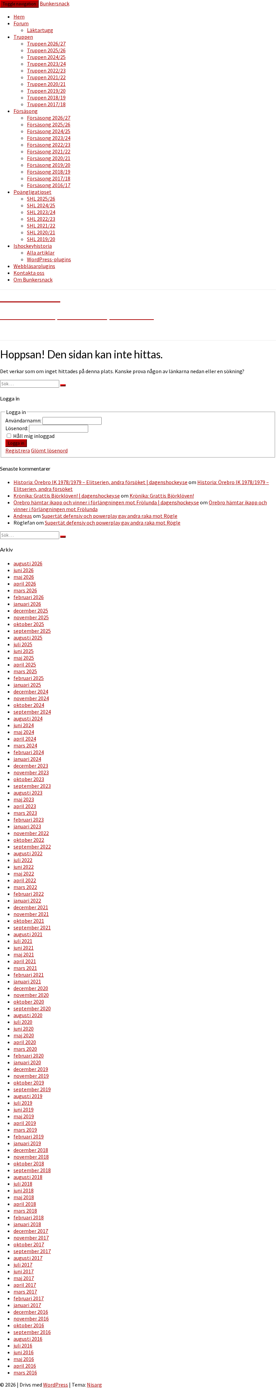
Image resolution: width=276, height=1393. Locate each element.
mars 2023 (25, 812)
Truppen (23, 36)
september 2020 (32, 1008)
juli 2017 (22, 1264)
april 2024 (24, 738)
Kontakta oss (28, 272)
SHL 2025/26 (41, 198)
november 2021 (31, 914)
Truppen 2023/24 (46, 63)
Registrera (17, 450)
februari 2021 (28, 974)
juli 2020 (22, 1021)
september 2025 (32, 630)
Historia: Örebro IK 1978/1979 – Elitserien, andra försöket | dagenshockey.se (100, 482)
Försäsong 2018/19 (48, 171)
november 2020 (31, 994)
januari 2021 (27, 981)
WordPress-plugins (49, 259)
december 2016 (30, 1311)
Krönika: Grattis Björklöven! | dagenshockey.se (66, 495)
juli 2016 (22, 1345)
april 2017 (24, 1284)
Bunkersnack (54, 3)
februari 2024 (28, 752)
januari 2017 (27, 1305)
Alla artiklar (41, 252)
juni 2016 (23, 1352)
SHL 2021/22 (41, 225)
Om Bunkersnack (33, 279)
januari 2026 (27, 603)
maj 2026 (23, 576)
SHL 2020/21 (41, 232)
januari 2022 (27, 900)
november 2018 (31, 1156)
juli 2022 (22, 860)
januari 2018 (27, 1224)
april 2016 (24, 1365)
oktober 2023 (28, 779)
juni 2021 (23, 947)
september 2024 (32, 711)
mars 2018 (25, 1210)
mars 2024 (25, 745)
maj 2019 (23, 1116)
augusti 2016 (27, 1338)
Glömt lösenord (49, 450)
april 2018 (24, 1204)
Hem (19, 16)
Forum (21, 23)
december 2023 (30, 765)
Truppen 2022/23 (46, 70)
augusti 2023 (27, 792)
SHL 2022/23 (41, 218)
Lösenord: (17, 428)
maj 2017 (23, 1278)
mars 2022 (25, 887)
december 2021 (30, 907)
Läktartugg (40, 30)
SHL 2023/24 (41, 212)
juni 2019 (23, 1109)
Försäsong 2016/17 (48, 185)
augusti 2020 (27, 1015)
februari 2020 (28, 1055)
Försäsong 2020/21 (48, 158)
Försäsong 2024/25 (48, 131)
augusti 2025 (27, 637)
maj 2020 (23, 1035)
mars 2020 (25, 1048)
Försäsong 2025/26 (48, 124)
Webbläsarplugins (34, 266)
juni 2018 (23, 1190)
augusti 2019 (27, 1096)
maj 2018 (23, 1197)
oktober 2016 (28, 1325)
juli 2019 (22, 1102)
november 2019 (31, 1075)
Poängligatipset (32, 191)
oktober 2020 (28, 1001)
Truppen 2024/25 (46, 57)
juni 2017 (23, 1271)
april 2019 (24, 1123)
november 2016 (31, 1318)
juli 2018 (22, 1183)
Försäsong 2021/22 (48, 151)
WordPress (55, 1384)
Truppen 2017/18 (46, 104)
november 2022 (31, 833)
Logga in (16, 443)
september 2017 (32, 1251)
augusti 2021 (27, 934)
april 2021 (24, 961)
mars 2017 (25, 1291)
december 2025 (30, 610)
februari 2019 (28, 1136)
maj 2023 (23, 799)
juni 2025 (23, 651)
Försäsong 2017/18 (48, 178)
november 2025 (31, 617)
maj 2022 (23, 873)
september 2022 (32, 846)
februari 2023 (28, 819)
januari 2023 (27, 826)
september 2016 (32, 1332)
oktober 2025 (28, 624)
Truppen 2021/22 (46, 77)
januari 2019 (27, 1143)
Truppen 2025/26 (46, 50)
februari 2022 (28, 893)
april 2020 (24, 1042)
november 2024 (31, 698)
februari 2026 (28, 597)
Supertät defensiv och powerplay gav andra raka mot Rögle (109, 515)
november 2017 (31, 1237)
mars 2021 (25, 968)
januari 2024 (27, 758)
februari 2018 (28, 1217)
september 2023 (32, 785)
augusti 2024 (27, 718)
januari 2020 (27, 1062)
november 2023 (31, 772)
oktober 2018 (28, 1163)
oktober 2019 (28, 1082)
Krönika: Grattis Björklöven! (162, 495)
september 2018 (32, 1170)
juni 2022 (23, 866)
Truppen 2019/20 (46, 90)
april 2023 (24, 806)
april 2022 (24, 880)
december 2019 (30, 1069)
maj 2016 (23, 1359)
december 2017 (30, 1230)
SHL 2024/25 (41, 205)
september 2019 (32, 1089)
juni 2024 (23, 725)
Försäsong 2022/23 (48, 144)
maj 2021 (23, 954)
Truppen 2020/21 (46, 84)
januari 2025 (27, 684)
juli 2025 (22, 644)
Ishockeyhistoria (32, 245)
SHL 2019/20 (41, 239)
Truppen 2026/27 (46, 43)
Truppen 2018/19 (46, 97)
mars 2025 (25, 671)
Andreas (22, 515)
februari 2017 (28, 1298)
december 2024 (30, 691)
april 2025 (24, 664)
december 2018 (30, 1150)
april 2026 (24, 583)
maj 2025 (23, 657)
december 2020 (30, 988)
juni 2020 (23, 1028)
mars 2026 (25, 590)
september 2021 (32, 927)
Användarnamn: (23, 420)
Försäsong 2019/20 (48, 164)
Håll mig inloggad (34, 436)
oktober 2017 (28, 1244)
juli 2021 (22, 941)
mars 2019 (25, 1129)
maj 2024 (23, 732)
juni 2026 (23, 570)
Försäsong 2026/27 (48, 117)
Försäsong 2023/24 (48, 138)
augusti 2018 (27, 1177)
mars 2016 (25, 1372)
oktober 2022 (28, 839)
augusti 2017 (27, 1257)
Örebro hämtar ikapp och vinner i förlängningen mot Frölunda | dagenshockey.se (106, 502)
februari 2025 (28, 678)
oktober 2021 (28, 920)
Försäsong (25, 111)
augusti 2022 (27, 853)
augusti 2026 (27, 563)
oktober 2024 (28, 705)
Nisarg (94, 1384)
